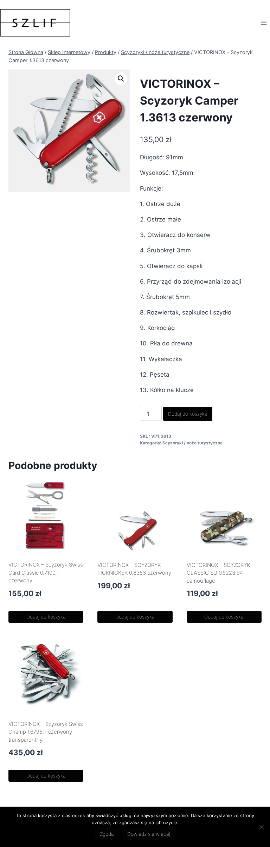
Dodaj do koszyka (187, 414)
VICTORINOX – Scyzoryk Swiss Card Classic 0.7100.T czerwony (45, 572)
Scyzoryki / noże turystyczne (192, 442)
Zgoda (107, 834)
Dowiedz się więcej (148, 834)
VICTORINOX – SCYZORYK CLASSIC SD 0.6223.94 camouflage (218, 573)
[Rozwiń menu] (263, 22)
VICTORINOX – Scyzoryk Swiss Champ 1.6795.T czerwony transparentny (45, 732)
